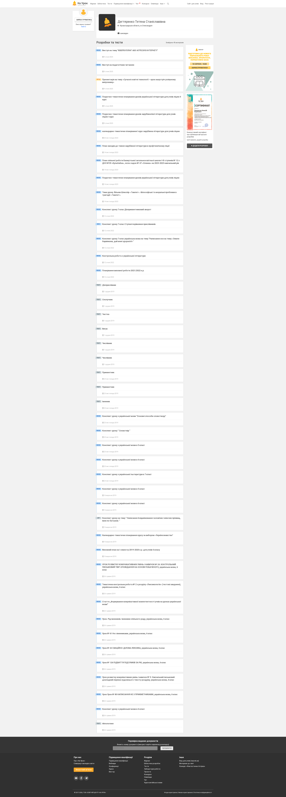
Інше (162, 4)
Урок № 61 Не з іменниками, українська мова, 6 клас (127, 633)
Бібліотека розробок (152, 763)
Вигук (105, 329)
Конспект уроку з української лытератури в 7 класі (126, 474)
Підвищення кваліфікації (123, 4)
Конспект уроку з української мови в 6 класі (123, 460)
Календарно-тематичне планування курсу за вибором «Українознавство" (137, 535)
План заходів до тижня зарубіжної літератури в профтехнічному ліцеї (135, 146)
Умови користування (185, 792)
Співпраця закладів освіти (84, 763)
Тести (109, 4)
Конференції (114, 766)
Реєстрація (209, 4)
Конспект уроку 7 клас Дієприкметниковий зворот (126, 209)
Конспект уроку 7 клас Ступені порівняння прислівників (129, 224)
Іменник (106, 401)
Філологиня (108, 723)
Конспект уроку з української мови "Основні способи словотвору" (134, 416)
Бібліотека (102, 4)
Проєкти (147, 772)
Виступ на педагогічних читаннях (118, 65)
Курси (111, 769)
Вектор (112, 772)
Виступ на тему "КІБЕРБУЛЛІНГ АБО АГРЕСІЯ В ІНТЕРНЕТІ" (130, 50)
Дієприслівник (109, 285)
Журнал (93, 4)
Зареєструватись (84, 20)
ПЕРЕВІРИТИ (166, 748)
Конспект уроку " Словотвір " (116, 430)
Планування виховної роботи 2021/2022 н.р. (123, 270)
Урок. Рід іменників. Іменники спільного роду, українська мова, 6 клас (135, 619)
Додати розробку (200, 146)
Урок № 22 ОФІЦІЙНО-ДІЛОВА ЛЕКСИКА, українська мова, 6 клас (133, 648)
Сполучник (107, 299)
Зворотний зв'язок (84, 770)
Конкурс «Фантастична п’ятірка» (192, 766)
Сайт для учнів (193, 4)
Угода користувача (170, 792)
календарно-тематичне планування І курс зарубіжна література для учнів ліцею (141, 131)
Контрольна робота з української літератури (124, 256)
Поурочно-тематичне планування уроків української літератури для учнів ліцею (140, 178)
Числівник (107, 343)
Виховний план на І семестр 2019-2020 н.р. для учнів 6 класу (131, 550)
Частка (105, 314)
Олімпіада (154, 4)
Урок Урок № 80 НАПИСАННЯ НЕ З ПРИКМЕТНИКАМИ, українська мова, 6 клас (140, 694)
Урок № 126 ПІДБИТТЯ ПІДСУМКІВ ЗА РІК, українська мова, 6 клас (134, 662)
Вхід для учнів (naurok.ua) (189, 761)
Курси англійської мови (153, 783)
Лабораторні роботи (152, 769)
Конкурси (145, 4)
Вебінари (112, 763)
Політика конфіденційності (202, 792)
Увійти (83, 26)
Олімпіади (148, 777)
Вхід (201, 4)
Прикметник (108, 372)
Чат (138, 3)
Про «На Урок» (79, 761)
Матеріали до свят (186, 763)
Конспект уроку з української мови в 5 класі (123, 445)
